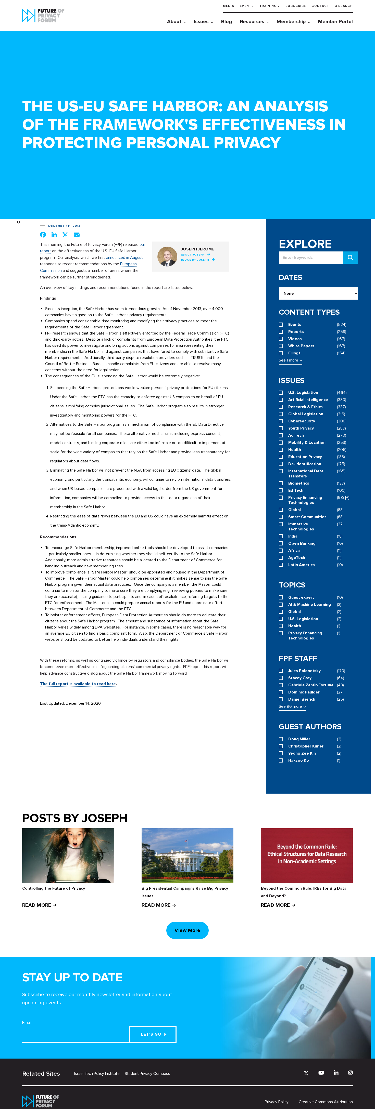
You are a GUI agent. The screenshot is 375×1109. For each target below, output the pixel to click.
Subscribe (295, 6)
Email (26, 1022)
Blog (226, 22)
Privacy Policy (277, 1101)
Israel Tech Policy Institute (97, 1073)
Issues (201, 22)
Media (228, 6)
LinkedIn (336, 1072)
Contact (320, 6)
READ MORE (36, 905)
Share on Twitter (65, 235)
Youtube (321, 1072)
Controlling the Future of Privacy (53, 888)
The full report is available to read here (78, 683)
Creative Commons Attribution (326, 1101)
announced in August (124, 257)
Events (247, 6)
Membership (291, 22)
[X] (306, 1073)
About (174, 22)
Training (268, 6)
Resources (252, 22)
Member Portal (335, 22)
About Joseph (193, 254)
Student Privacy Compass (147, 1073)
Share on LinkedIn (54, 235)
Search (345, 6)
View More (187, 930)
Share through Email (77, 235)
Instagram (350, 1072)
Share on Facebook (43, 235)
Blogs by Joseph (195, 259)
